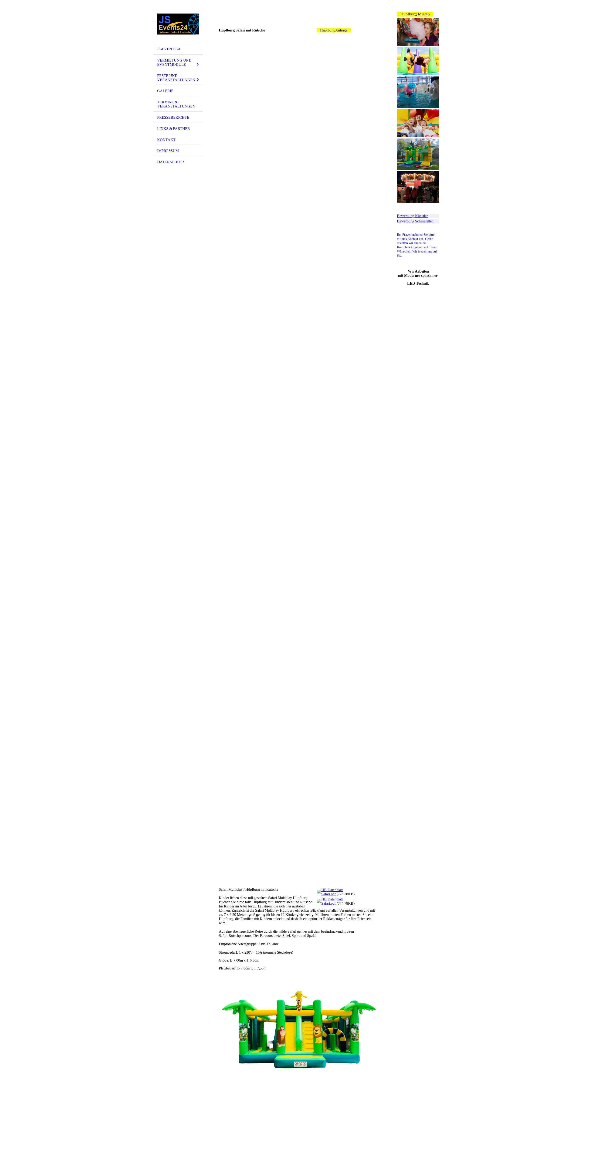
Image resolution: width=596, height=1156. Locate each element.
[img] (178, 24)
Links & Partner (173, 129)
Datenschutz (171, 162)
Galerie (165, 91)
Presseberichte (173, 117)
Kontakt (166, 140)
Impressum (168, 151)
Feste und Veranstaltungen (176, 78)
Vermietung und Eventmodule (174, 62)
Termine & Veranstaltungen (176, 104)
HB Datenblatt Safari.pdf (332, 892)
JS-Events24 (168, 49)
